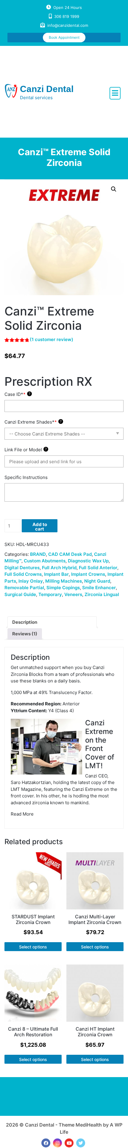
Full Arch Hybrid (59, 567)
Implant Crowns (88, 574)
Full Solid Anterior (98, 567)
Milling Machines (63, 581)
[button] (113, 189)
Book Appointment (64, 37)
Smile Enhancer (99, 587)
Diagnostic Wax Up (88, 561)
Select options (33, 946)
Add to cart (39, 527)
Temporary (50, 594)
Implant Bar (56, 574)
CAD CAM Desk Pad (70, 554)
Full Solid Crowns (23, 574)
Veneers (73, 594)
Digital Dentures (22, 567)
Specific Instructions (26, 477)
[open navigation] (115, 93)
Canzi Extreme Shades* (33, 422)
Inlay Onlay (30, 581)
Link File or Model (25, 449)
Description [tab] (24, 622)
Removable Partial (24, 587)
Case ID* (17, 394)
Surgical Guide (20, 594)
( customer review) (51, 339)
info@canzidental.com (67, 25)
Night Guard (97, 581)
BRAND (38, 554)
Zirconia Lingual (102, 594)
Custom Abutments (44, 561)
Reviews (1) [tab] (24, 634)
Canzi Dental (47, 89)
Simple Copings (63, 587)
